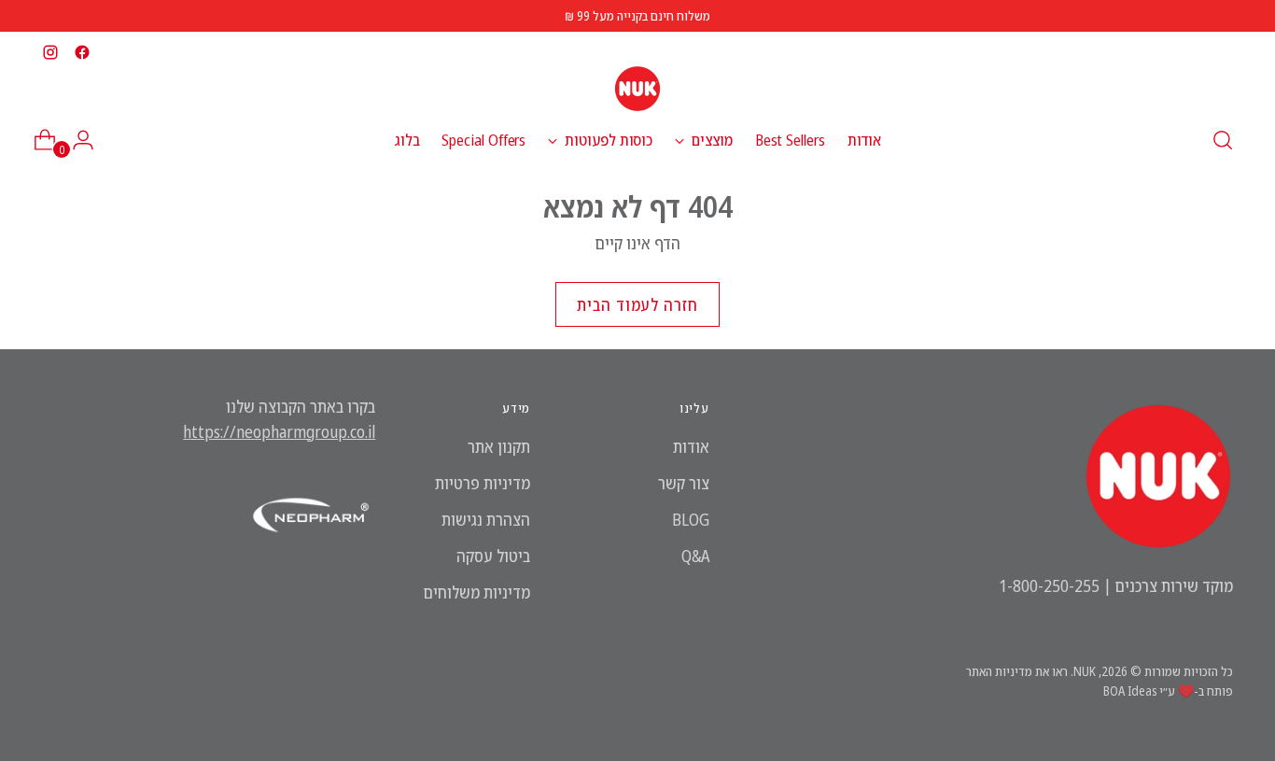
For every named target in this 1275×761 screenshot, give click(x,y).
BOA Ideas (1129, 690)
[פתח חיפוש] (1222, 140)
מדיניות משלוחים (477, 592)
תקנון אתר (499, 446)
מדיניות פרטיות (482, 483)
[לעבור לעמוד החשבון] (90, 140)
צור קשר (683, 483)
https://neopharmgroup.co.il (279, 431)
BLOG (690, 519)
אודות (691, 446)
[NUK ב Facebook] (82, 52)
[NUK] (637, 88)
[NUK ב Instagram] (50, 52)
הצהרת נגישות (485, 519)
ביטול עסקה (493, 555)
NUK (1084, 671)
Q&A (695, 555)
